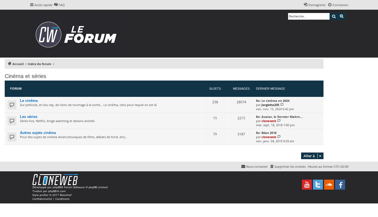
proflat (44, 195)
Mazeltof (65, 195)
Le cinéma (29, 101)
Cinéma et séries (25, 76)
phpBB (57, 187)
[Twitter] (318, 185)
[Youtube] (307, 185)
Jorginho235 (270, 105)
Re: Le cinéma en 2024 (272, 101)
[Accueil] (78, 33)
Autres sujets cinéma (38, 133)
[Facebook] (340, 185)
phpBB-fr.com (57, 191)
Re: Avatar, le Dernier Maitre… (279, 117)
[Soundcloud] (329, 185)
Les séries (28, 117)
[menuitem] (59, 5)
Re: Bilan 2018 (266, 133)
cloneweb (269, 121)
